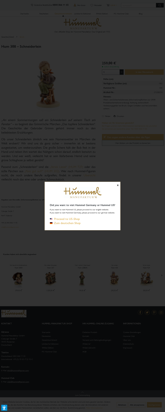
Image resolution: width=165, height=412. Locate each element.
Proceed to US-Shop (66, 219)
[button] (4, 408)
